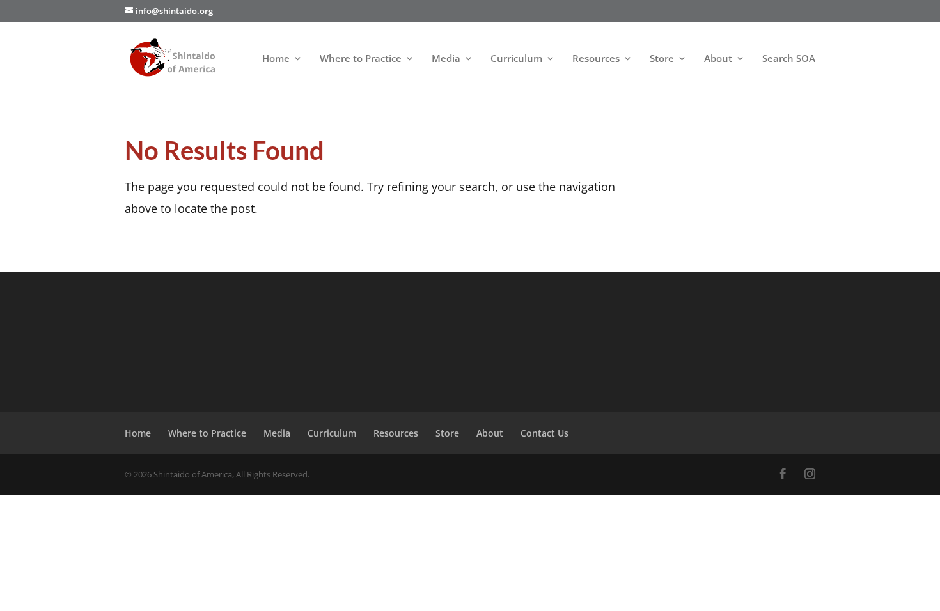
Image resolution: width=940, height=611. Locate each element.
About (718, 59)
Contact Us (544, 433)
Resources (596, 59)
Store (662, 59)
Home (276, 59)
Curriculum (516, 59)
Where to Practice (361, 59)
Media (446, 59)
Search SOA (788, 59)
